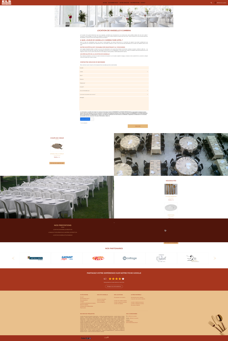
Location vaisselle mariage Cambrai (116, 323)
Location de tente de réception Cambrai (96, 331)
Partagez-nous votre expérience (114, 286)
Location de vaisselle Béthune (108, 330)
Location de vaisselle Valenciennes (106, 316)
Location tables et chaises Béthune (92, 317)
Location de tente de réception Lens (88, 325)
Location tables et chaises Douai (109, 318)
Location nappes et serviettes (120, 302)
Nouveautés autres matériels (137, 297)
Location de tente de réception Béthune (100, 323)
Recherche (211, 3)
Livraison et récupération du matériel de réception (62, 232)
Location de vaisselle (118, 303)
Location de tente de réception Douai (106, 327)
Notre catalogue (124, 2)
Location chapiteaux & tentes (137, 303)
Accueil (105, 2)
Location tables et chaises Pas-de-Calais (94, 318)
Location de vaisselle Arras (118, 326)
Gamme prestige (100, 300)
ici (109, 115)
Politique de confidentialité (86, 306)
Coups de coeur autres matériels (138, 298)
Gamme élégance (101, 302)
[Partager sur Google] (103, 337)
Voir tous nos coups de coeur (57, 163)
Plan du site (83, 307)
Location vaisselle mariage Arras (94, 330)
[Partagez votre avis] (108, 337)
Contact (143, 2)
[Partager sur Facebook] (105, 337)
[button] (13, 258)
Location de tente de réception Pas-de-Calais (110, 321)
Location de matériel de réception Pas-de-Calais (90, 321)
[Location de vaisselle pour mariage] (165, 230)
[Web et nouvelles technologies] (86, 340)
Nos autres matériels (135, 305)
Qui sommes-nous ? (113, 2)
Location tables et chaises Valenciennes (115, 320)
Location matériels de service (137, 302)
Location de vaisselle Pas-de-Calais (100, 322)
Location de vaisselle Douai (118, 325)
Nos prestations (134, 2)
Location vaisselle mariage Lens (105, 326)
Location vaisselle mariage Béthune (104, 325)
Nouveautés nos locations (119, 297)
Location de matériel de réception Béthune (89, 327)
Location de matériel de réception (62, 229)
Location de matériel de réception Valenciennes (96, 320)
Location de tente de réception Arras (95, 329)
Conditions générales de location (88, 303)
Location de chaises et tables (120, 300)
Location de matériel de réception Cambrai (89, 326)
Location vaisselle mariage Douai (111, 329)
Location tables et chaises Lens (106, 317)
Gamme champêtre (101, 299)
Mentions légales (84, 304)
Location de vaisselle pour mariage (62, 235)
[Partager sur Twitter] (106, 337)
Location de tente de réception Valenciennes (89, 316)
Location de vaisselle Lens (113, 322)
